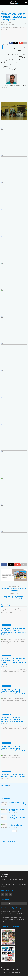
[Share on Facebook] (11, 43)
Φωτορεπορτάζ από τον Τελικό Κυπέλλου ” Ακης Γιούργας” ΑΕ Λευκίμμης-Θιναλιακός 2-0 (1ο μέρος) (13, 748)
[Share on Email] (21, 43)
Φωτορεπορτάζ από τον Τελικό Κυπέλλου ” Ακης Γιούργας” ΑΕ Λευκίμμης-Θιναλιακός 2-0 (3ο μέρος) (13, 691)
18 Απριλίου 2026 (5, 778)
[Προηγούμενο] (13, 831)
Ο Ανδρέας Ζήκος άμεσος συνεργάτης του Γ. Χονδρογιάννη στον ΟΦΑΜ (17, 817)
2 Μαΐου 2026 (4, 695)
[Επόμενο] (15, 831)
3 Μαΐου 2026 (4, 636)
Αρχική (2, 11)
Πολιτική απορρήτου (6, 969)
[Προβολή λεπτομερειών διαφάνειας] (14, 575)
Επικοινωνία (16, 969)
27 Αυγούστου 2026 (13, 812)
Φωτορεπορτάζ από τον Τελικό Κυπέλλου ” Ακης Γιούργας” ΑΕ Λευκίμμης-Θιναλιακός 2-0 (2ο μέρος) (13, 719)
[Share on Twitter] (15, 43)
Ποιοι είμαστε (4, 967)
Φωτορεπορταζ (6, 624)
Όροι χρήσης (13, 967)
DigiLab (23, 972)
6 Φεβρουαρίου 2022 (6, 22)
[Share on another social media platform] (25, 43)
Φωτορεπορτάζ (9, 11)
